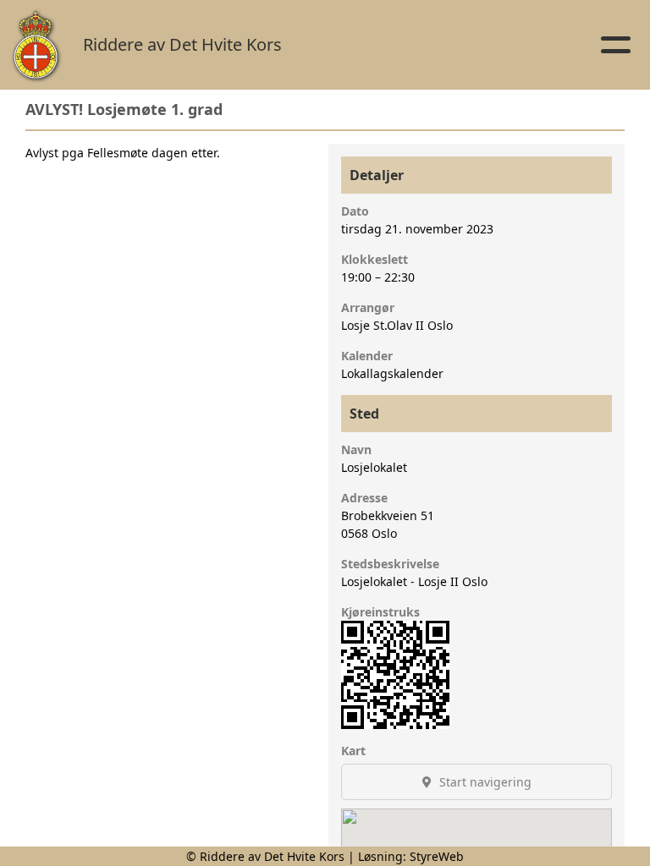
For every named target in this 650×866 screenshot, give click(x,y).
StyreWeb (437, 856)
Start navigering (484, 782)
